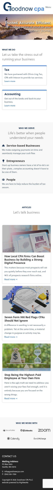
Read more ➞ (26, 279)
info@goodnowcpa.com (14, 471)
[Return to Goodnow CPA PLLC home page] (23, 7)
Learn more (9, 81)
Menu (48, 7)
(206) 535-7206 (10, 474)
